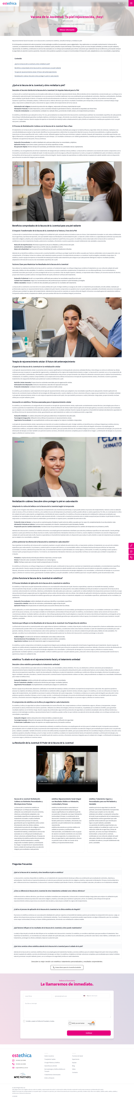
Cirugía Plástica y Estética (52, 1062)
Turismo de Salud (77, 1056)
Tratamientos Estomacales (52, 1074)
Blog (55, 24)
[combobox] (86, 996)
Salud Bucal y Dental (50, 1066)
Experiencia (75, 1059)
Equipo (74, 1062)
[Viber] (131, 557)
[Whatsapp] (131, 551)
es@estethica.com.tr (22, 1068)
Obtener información (67, 30)
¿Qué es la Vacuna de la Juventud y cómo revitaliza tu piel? (32, 64)
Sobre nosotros (49, 1056)
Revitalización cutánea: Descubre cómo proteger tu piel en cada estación (37, 76)
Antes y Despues (49, 1078)
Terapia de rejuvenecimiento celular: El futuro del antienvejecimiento (36, 72)
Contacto (75, 1072)
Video (74, 1069)
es (124, 3)
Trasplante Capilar (50, 1059)
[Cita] (131, 545)
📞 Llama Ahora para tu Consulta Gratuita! (67, 967)
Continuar (89, 1033)
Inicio (50, 24)
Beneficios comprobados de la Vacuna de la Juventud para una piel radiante (38, 68)
